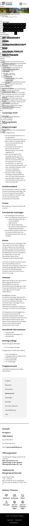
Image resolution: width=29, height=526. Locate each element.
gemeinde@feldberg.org (14, 447)
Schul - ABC (9, 81)
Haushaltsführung (10, 410)
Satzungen (8, 402)
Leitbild (5, 75)
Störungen (6, 505)
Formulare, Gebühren (11, 406)
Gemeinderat (9, 389)
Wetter (23, 498)
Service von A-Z (9, 393)
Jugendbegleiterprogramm (11, 69)
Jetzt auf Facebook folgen (14, 506)
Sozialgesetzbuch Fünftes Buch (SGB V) (13, 350)
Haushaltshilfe (9, 332)
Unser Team (6, 68)
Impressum (10, 520)
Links (6, 414)
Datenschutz (18, 520)
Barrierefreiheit (14, 522)
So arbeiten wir (7, 77)
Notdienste (6, 498)
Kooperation (6, 82)
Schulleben (6, 71)
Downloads (14, 498)
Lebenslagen (8, 397)
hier (21, 464)
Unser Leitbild (10, 79)
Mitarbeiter (8, 385)
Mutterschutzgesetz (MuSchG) (11, 344)
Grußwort (8, 381)
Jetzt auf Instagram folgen (22, 506)
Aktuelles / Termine (8, 73)
